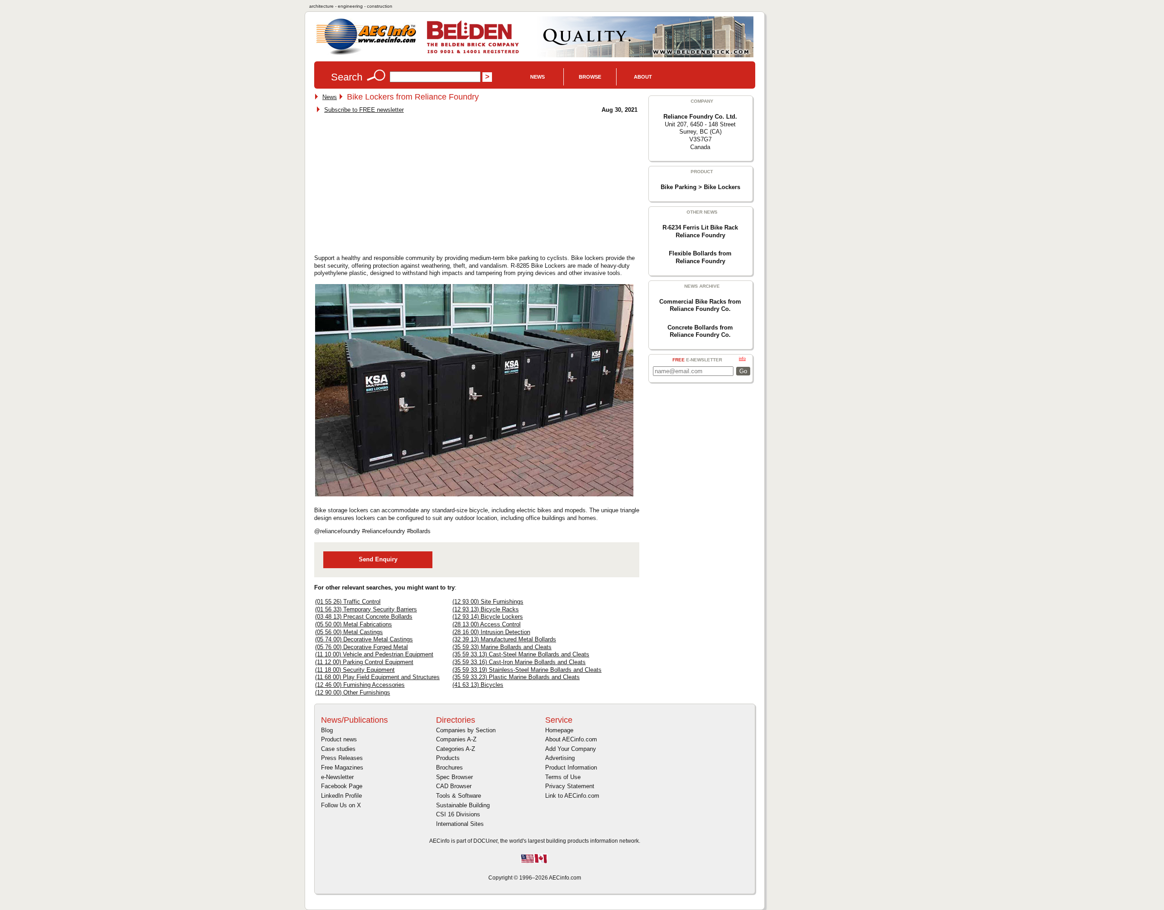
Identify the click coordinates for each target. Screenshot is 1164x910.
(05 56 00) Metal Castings (349, 632)
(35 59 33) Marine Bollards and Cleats (502, 647)
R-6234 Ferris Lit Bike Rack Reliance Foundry (700, 231)
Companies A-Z (456, 739)
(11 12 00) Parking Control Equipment (364, 662)
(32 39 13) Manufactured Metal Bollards (504, 639)
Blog (327, 730)
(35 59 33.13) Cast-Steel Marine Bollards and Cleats (520, 654)
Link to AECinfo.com (572, 795)
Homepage (559, 730)
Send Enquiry (378, 559)
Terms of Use (563, 777)
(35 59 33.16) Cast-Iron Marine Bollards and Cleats (519, 662)
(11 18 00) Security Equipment (355, 669)
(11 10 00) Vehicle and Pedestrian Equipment (374, 654)
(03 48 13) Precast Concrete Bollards (363, 616)
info (742, 358)
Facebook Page (341, 786)
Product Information (571, 767)
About (643, 77)
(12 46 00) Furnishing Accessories (360, 684)
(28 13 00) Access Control (486, 624)
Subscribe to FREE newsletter (364, 109)
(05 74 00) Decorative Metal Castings (364, 639)
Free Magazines (342, 767)
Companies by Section (466, 730)
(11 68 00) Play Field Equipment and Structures (377, 677)
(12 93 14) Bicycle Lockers (487, 616)
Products (448, 758)
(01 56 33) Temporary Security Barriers (366, 609)
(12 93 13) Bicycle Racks (485, 609)
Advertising (560, 758)
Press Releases (342, 758)
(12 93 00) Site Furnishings (487, 601)
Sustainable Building (463, 805)
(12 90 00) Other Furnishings (352, 692)
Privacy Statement (569, 786)
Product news (339, 739)
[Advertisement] (392, 181)
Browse (590, 77)
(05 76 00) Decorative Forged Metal (361, 647)
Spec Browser (454, 777)
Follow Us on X (341, 805)
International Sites (460, 823)
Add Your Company (570, 748)
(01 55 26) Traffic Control (348, 601)
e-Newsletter (337, 777)
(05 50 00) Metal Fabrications (353, 624)
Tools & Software (458, 795)
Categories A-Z (455, 748)
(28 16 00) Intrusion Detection (491, 632)
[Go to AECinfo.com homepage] (366, 53)
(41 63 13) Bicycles (477, 684)
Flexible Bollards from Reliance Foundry (700, 257)
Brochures (449, 767)
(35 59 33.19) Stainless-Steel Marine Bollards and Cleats (527, 669)
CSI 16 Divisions (458, 814)
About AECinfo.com (571, 739)
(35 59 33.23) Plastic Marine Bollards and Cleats (516, 677)
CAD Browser (454, 786)
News (537, 77)
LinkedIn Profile (341, 795)
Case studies (338, 748)
